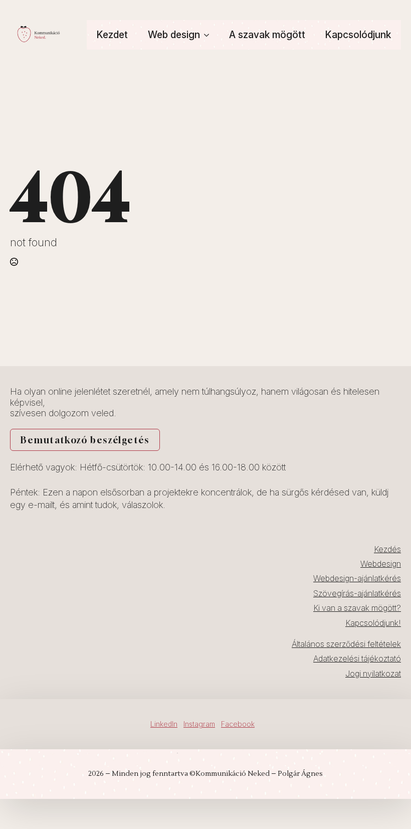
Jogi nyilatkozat (373, 674)
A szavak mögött (267, 35)
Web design (174, 35)
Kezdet (112, 35)
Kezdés (387, 549)
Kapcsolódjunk (358, 35)
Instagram (199, 724)
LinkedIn (163, 724)
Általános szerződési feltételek (346, 644)
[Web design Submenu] (209, 35)
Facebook (238, 724)
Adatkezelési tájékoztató (357, 658)
